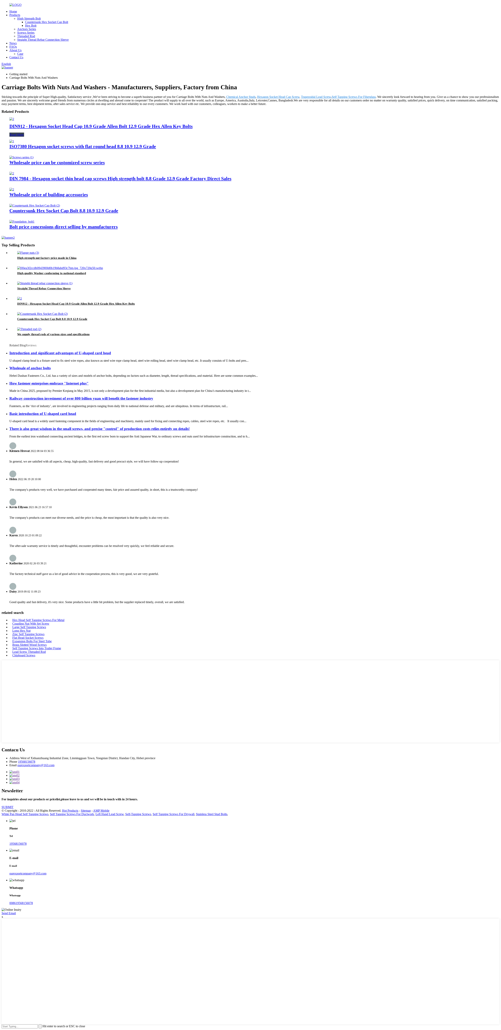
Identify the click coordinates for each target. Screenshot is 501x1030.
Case (20, 53)
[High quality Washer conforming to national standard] (60, 268)
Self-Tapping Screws (138, 814)
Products (14, 15)
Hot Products (70, 810)
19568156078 (26, 761)
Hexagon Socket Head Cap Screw (278, 96)
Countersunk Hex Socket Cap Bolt (46, 22)
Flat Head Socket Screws (27, 637)
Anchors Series (26, 29)
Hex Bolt (30, 25)
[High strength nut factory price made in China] (28, 252)
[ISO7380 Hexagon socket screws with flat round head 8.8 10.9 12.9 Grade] (11, 141)
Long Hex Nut (21, 630)
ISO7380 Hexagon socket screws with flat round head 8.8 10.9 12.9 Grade (82, 146)
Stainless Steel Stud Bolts (211, 814)
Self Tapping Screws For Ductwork (72, 814)
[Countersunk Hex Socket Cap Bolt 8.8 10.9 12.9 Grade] (34, 205)
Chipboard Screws (23, 655)
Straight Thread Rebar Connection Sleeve (43, 39)
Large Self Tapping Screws (29, 627)
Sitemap (86, 810)
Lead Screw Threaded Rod (29, 651)
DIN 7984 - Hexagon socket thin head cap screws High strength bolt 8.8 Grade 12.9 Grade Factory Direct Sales (120, 178)
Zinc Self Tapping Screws (28, 634)
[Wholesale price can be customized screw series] (21, 157)
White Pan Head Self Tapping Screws (25, 814)
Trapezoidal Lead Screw (316, 96)
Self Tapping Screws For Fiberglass (354, 96)
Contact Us (16, 57)
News (13, 43)
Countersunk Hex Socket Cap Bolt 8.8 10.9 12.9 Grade (63, 210)
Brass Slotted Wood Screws (29, 644)
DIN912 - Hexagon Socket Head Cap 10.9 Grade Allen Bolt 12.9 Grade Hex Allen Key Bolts (101, 126)
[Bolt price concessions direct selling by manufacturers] (21, 221)
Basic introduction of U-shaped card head (42, 414)
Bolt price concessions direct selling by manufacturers (63, 226)
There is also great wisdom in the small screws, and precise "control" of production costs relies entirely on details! (99, 429)
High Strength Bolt (29, 18)
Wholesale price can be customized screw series (57, 162)
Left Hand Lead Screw (110, 814)
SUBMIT (8, 807)
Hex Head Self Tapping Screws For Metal (38, 620)
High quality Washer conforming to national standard (51, 273)
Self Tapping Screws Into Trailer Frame (36, 648)
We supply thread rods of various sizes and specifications (53, 334)
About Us (15, 50)
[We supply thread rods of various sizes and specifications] (29, 329)
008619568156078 (21, 903)
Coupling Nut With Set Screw (30, 623)
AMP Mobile (101, 810)
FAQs (13, 46)
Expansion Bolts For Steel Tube (32, 641)
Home (13, 11)
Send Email (9, 913)
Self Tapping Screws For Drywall (173, 814)
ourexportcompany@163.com (35, 765)
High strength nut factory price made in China (47, 257)
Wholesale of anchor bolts (30, 368)
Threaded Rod (26, 36)
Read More (17, 134)
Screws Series (25, 32)
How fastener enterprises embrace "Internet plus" (49, 383)
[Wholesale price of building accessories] (11, 189)
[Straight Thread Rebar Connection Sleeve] (44, 283)
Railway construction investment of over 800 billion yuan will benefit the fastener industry (81, 398)
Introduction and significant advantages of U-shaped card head (60, 353)
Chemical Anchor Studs (241, 96)
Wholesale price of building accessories (48, 194)
